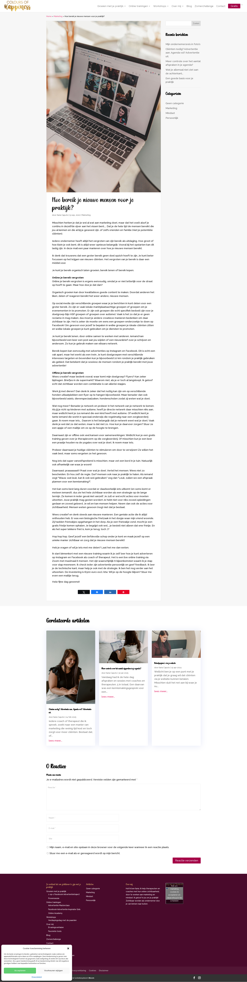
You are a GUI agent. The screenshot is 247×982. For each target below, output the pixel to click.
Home (49, 16)
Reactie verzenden (186, 860)
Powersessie (53, 898)
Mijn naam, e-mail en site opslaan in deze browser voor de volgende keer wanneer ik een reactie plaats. (109, 847)
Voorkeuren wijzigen (53, 970)
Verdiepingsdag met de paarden (62, 920)
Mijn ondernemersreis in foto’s (183, 44)
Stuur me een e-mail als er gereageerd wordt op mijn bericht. (85, 853)
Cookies (92, 971)
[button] (68, 948)
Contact (220, 6)
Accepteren (19, 970)
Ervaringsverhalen (56, 927)
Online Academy (55, 913)
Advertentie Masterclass (59, 905)
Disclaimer (103, 971)
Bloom (91, 978)
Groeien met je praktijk (110, 6)
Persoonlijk (172, 117)
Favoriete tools (54, 931)
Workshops (159, 6)
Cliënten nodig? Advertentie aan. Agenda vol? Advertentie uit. (182, 53)
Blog (189, 6)
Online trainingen (138, 6)
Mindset (170, 113)
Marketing (58, 16)
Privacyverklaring (78, 971)
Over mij (176, 6)
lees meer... (55, 740)
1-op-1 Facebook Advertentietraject (64, 894)
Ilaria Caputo (62, 215)
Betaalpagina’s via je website (165, 663)
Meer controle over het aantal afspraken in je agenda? (121, 668)
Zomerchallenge (204, 6)
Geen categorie (175, 103)
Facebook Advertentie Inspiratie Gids (64, 909)
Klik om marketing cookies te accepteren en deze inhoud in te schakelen (174, 893)
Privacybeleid (37, 977)
